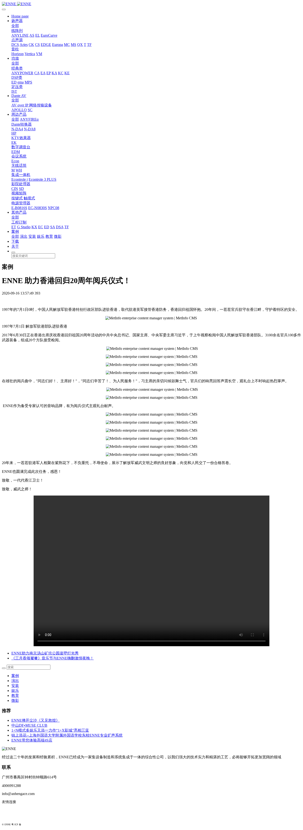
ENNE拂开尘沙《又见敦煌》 (35, 720)
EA (42, 73)
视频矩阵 (19, 193)
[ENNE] (151, 4)
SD (21, 189)
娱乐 (41, 236)
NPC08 (53, 208)
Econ (15, 161)
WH (19, 170)
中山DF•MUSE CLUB (29, 725)
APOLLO (19, 110)
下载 (15, 241)
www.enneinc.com (15, 810)
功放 (15, 58)
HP (13, 133)
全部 (15, 26)
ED (14, 82)
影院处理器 (20, 184)
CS (37, 45)
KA (54, 73)
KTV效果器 (21, 138)
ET (13, 227)
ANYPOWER (22, 73)
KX (34, 227)
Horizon (17, 54)
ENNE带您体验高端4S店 (31, 740)
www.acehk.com (14, 817)
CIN (14, 189)
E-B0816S (19, 208)
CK (31, 45)
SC (30, 110)
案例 (15, 231)
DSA (59, 227)
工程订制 (19, 222)
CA (37, 73)
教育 (49, 236)
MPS (28, 82)
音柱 (15, 49)
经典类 (17, 68)
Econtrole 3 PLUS (42, 179)
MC (67, 45)
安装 (32, 236)
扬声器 (17, 21)
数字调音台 (20, 147)
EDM (15, 152)
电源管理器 (20, 203)
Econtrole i (19, 179)
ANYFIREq (29, 119)
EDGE (46, 45)
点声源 (17, 40)
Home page (20, 16)
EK (14, 143)
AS (31, 35)
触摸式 (29, 198)
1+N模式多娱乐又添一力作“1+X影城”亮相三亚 (50, 730)
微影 (58, 236)
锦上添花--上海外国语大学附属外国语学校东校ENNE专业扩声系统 (67, 735)
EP (48, 73)
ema (21, 82)
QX (80, 45)
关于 (15, 246)
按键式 (17, 198)
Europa (57, 45)
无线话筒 (19, 165)
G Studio (24, 227)
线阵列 (17, 31)
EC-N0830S (37, 208)
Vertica (30, 54)
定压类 (17, 87)
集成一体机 (20, 175)
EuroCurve (49, 35)
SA (52, 227)
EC (40, 227)
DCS (15, 45)
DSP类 (16, 77)
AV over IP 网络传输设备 (31, 105)
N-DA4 (17, 129)
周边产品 (19, 114)
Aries (24, 45)
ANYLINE (20, 35)
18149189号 (28, 824)
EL (37, 35)
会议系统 (19, 156)
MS (73, 45)
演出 (23, 236)
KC (60, 73)
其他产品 (19, 212)
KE (67, 73)
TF (89, 45)
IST (14, 91)
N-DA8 (30, 129)
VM (39, 54)
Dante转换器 (21, 124)
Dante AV (18, 96)
